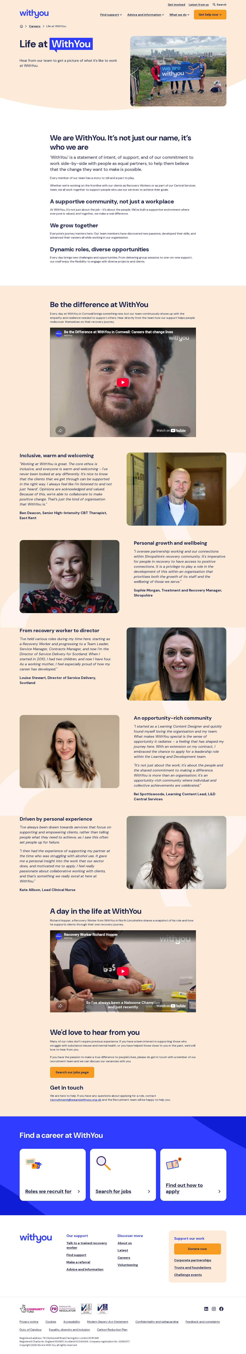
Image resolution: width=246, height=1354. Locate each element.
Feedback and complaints (203, 1322)
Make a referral (78, 1262)
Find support (76, 1255)
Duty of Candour (31, 1329)
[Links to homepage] (21, 26)
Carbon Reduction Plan (112, 1329)
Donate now (197, 1249)
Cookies (51, 1322)
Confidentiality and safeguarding (156, 1322)
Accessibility (71, 1322)
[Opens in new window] (35, 1308)
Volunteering (128, 1265)
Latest (123, 1250)
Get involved (176, 4)
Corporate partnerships (192, 1260)
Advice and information (84, 1269)
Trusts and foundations (192, 1267)
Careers (35, 26)
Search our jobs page (72, 1072)
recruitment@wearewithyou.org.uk (75, 1100)
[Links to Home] (34, 14)
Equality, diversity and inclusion (69, 1329)
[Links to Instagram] (213, 1308)
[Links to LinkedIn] (206, 1308)
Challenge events (188, 1275)
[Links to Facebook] (221, 1308)
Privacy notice (29, 1322)
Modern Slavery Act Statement (107, 1322)
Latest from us (199, 4)
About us (125, 1243)
